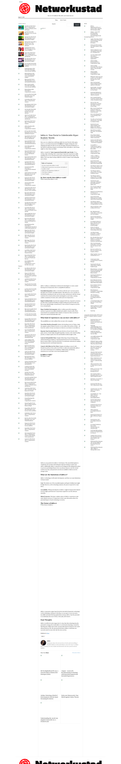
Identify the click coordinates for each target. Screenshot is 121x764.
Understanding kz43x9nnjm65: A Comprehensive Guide (95, 73)
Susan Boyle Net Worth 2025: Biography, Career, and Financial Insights (30, 394)
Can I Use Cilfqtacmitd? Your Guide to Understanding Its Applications (96, 56)
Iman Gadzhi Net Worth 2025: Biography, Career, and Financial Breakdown (30, 142)
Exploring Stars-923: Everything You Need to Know (96, 421)
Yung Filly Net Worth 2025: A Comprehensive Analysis (30, 284)
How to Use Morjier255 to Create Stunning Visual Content (96, 115)
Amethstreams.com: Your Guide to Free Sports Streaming (96, 390)
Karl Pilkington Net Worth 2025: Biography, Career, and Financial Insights (30, 106)
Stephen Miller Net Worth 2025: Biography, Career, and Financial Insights (30, 320)
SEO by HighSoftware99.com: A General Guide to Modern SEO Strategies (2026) (49, 672)
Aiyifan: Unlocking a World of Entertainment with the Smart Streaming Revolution (49, 697)
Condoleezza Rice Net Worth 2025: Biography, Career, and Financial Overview (30, 368)
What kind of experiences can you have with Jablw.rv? (54, 167)
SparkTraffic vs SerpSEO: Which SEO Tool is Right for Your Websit (96, 89)
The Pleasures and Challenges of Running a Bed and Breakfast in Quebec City (96, 182)
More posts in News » (76, 652)
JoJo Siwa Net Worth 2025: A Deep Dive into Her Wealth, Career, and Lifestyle (30, 111)
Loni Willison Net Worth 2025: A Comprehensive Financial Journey (30, 251)
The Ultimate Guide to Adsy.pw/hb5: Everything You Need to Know (96, 172)
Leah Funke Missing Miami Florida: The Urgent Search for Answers (96, 432)
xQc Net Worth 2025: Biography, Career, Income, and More (30, 33)
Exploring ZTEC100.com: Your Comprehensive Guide (96, 384)
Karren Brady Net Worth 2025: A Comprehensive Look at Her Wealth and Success (30, 257)
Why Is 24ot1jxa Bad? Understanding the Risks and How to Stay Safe (96, 84)
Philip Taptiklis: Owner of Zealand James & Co (96, 254)
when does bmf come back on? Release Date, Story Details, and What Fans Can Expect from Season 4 (97, 354)
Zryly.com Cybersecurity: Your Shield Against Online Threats (70, 696)
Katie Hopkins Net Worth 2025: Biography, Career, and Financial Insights (30, 246)
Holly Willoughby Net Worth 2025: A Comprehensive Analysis (30, 147)
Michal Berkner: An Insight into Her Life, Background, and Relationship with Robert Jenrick (96, 270)
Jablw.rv (42, 636)
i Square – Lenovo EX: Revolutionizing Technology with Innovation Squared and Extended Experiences (69, 673)
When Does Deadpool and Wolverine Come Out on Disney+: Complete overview (96, 348)
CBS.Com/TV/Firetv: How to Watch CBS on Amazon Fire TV (96, 365)
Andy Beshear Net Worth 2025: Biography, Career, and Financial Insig (30, 336)
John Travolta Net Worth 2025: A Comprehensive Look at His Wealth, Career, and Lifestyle (31, 117)
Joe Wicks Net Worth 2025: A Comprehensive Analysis (30, 314)
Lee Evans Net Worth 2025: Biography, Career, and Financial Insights (30, 96)
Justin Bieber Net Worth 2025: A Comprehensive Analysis (30, 429)
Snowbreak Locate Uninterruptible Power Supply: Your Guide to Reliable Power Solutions (96, 126)
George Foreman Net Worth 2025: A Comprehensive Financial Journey (30, 168)
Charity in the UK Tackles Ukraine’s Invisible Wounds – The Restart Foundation (96, 141)
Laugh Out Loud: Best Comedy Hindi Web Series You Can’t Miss (96, 332)
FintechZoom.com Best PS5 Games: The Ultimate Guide (96, 131)
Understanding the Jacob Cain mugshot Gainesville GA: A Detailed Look (49, 719)
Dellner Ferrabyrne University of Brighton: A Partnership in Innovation (96, 229)
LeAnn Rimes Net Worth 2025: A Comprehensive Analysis (30, 101)
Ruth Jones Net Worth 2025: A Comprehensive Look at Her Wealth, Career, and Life (30, 347)
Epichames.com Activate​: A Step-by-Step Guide (97, 379)
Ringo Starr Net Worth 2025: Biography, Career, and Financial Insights (30, 231)
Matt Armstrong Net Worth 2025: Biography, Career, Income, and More (30, 86)
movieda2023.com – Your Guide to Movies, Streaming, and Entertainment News (96, 395)
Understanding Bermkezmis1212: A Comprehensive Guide (95, 62)
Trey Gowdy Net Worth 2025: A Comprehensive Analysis (30, 331)
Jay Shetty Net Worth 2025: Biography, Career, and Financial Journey (31, 290)
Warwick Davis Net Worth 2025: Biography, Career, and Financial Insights (30, 38)
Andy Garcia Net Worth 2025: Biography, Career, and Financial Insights (30, 353)
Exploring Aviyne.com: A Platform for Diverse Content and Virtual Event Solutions (96, 321)
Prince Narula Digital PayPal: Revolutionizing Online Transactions (96, 136)
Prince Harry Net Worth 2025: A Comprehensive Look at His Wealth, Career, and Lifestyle (31, 54)
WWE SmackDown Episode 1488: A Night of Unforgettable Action (96, 448)
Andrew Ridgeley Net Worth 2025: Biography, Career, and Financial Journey (30, 341)
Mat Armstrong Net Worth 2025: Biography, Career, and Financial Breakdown (31, 310)
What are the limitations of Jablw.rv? (50, 170)
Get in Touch (63, 20)
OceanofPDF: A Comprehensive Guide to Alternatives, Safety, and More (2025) (96, 146)
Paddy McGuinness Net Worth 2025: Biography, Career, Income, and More (30, 70)
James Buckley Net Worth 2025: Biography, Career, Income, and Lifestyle (30, 137)
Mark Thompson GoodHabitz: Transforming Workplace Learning (97, 291)
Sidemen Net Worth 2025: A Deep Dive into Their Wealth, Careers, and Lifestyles (31, 43)
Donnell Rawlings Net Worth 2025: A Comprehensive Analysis (30, 399)
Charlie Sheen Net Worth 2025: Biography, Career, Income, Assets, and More (30, 189)
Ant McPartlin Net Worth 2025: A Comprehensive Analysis (30, 280)
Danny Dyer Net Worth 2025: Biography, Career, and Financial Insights (30, 179)
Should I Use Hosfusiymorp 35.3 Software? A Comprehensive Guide (97, 193)
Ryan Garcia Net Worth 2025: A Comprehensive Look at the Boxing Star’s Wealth (30, 220)
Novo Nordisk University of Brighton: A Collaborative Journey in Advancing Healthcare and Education (97, 239)
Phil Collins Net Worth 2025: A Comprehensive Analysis (30, 236)
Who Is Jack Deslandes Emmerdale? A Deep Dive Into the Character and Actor (96, 245)
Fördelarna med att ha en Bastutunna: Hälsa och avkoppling (96, 406)
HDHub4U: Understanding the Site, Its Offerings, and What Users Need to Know (96, 342)
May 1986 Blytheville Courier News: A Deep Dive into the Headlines (96, 213)
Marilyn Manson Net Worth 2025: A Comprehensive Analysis (30, 91)
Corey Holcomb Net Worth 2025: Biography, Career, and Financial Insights (31, 378)
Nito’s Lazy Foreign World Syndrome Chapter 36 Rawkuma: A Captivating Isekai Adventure (96, 110)
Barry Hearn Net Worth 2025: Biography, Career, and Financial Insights (30, 194)
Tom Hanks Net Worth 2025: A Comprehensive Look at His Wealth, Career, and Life (31, 209)
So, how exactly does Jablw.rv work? (50, 165)
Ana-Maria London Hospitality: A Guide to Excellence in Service (96, 234)
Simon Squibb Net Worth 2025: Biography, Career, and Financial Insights (30, 215)
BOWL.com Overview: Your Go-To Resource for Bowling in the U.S (96, 370)
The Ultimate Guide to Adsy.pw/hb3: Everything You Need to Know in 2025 (96, 177)
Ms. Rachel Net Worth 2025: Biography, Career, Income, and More (30, 358)
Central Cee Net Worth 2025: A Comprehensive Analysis (30, 440)
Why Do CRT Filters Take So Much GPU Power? (96, 207)
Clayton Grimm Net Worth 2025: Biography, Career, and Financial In (30, 363)
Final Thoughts (45, 174)
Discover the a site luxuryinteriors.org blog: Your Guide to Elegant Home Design (96, 104)
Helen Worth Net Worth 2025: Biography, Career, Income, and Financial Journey (30, 152)
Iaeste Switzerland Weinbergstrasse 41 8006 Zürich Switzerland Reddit (96, 162)
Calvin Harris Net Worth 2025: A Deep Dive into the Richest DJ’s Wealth (30, 389)
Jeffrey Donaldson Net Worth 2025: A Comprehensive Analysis (30, 127)
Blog (56, 20)
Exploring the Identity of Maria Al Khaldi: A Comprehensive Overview (96, 276)
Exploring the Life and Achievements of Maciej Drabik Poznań (96, 265)
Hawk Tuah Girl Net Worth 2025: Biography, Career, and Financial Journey (30, 158)
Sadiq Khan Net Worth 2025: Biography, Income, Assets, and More (30, 49)
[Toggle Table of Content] (65, 163)
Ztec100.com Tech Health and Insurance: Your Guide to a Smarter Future (96, 120)
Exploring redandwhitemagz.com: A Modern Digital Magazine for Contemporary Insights (96, 327)
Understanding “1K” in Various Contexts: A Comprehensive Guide (95, 152)
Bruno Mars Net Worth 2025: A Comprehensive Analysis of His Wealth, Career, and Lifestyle (30, 325)
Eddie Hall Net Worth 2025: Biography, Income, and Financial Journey (31, 174)
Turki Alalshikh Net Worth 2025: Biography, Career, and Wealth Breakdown (30, 300)
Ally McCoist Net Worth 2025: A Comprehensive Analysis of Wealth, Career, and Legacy (30, 27)
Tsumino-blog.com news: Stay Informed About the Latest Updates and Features (96, 437)
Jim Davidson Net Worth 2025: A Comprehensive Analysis (30, 122)
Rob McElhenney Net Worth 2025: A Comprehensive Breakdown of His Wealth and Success (31, 226)
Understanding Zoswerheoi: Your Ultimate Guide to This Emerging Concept (96, 67)
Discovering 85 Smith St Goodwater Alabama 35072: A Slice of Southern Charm (97, 99)
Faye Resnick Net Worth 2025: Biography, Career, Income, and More (30, 305)
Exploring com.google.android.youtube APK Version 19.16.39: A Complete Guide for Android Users (93, 314)
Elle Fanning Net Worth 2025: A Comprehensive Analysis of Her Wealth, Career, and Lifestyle (30, 435)
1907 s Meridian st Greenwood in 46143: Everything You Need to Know (96, 296)
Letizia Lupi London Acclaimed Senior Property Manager (96, 260)
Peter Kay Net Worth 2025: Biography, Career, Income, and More (30, 65)
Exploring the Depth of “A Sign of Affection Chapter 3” (96, 416)
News (48, 633)
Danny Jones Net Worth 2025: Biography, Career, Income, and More (30, 424)
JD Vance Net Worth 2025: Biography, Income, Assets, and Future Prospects (31, 132)
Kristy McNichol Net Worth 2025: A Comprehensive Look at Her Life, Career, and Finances (26, 263)
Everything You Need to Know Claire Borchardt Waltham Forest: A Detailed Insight (96, 223)
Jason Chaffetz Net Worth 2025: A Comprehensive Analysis (30, 295)
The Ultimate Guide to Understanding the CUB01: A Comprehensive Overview (97, 203)
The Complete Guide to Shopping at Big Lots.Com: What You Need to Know (96, 375)
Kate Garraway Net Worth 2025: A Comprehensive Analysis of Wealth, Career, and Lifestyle (30, 384)
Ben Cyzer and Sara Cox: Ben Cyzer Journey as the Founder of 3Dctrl (96, 250)
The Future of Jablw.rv (47, 172)
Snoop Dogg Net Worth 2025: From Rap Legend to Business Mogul (30, 404)
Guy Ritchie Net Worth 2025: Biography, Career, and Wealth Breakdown (30, 163)
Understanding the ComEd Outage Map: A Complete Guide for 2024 (96, 307)
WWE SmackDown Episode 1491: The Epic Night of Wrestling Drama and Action (96, 443)
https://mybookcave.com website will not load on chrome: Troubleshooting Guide (96, 359)
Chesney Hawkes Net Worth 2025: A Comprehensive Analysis (30, 184)
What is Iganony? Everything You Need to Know (96, 411)
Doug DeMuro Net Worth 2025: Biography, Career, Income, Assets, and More (30, 409)
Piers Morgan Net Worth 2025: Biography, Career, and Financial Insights (30, 60)
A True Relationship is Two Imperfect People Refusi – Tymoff (96, 302)
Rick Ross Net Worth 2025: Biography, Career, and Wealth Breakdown (30, 419)
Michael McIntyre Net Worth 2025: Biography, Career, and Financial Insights (30, 75)
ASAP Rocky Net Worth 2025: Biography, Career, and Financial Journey (30, 199)
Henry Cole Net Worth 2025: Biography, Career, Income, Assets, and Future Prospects (31, 275)
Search (53, 24)
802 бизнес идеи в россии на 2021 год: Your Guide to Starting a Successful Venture (97, 78)
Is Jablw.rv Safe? (46, 169)
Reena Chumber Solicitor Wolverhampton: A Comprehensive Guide (96, 286)
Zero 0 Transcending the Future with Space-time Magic (96, 188)
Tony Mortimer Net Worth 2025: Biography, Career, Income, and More (30, 204)
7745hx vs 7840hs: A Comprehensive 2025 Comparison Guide (95, 157)
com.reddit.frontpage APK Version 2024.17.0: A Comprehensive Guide (96, 337)
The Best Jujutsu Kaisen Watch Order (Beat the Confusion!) (96, 401)
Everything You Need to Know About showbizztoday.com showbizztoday (96, 426)
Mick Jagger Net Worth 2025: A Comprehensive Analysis (30, 241)
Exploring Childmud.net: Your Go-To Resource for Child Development (96, 94)
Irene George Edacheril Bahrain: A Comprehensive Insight (96, 218)
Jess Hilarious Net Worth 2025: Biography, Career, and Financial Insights (30, 269)
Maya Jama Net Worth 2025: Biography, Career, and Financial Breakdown (30, 81)
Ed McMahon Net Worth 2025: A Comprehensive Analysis (30, 414)
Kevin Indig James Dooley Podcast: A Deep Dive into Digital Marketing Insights (96, 281)
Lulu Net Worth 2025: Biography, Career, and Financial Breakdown (30, 374)
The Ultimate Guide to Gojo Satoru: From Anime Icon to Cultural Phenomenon (96, 167)
